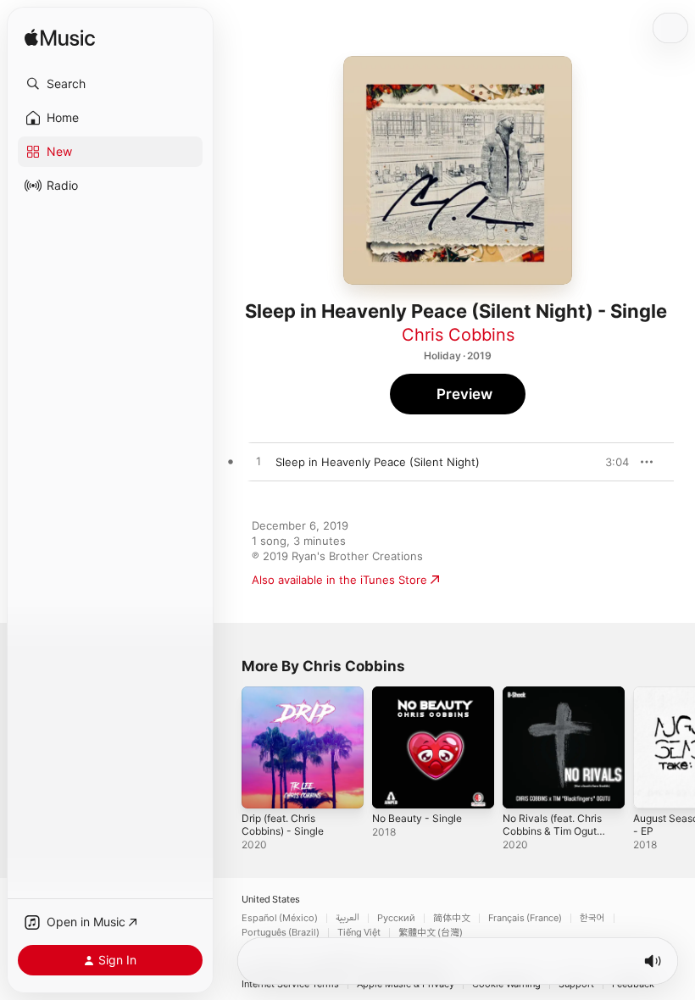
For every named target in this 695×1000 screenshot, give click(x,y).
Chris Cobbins (458, 335)
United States (271, 899)
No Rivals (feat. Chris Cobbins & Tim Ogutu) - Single (554, 831)
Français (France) (525, 918)
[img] (60, 38)
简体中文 (451, 918)
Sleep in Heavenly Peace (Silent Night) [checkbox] (377, 462)
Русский (396, 918)
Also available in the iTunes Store (339, 579)
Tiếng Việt (359, 932)
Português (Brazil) (281, 932)
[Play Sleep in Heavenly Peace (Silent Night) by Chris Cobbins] (258, 461)
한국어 (592, 918)
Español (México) (280, 918)
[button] (110, 83)
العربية (347, 918)
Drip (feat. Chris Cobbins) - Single (283, 824)
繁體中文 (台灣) (430, 932)
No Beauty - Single (417, 818)
